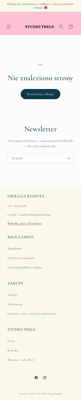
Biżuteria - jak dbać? (21, 360)
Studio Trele (33, 393)
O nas (11, 341)
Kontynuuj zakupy (40, 94)
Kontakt (13, 350)
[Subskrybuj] (68, 158)
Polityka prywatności (21, 258)
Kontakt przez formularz (25, 223)
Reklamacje (15, 304)
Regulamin (14, 248)
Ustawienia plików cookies (25, 267)
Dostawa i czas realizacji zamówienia (32, 313)
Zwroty (12, 295)
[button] (9, 27)
